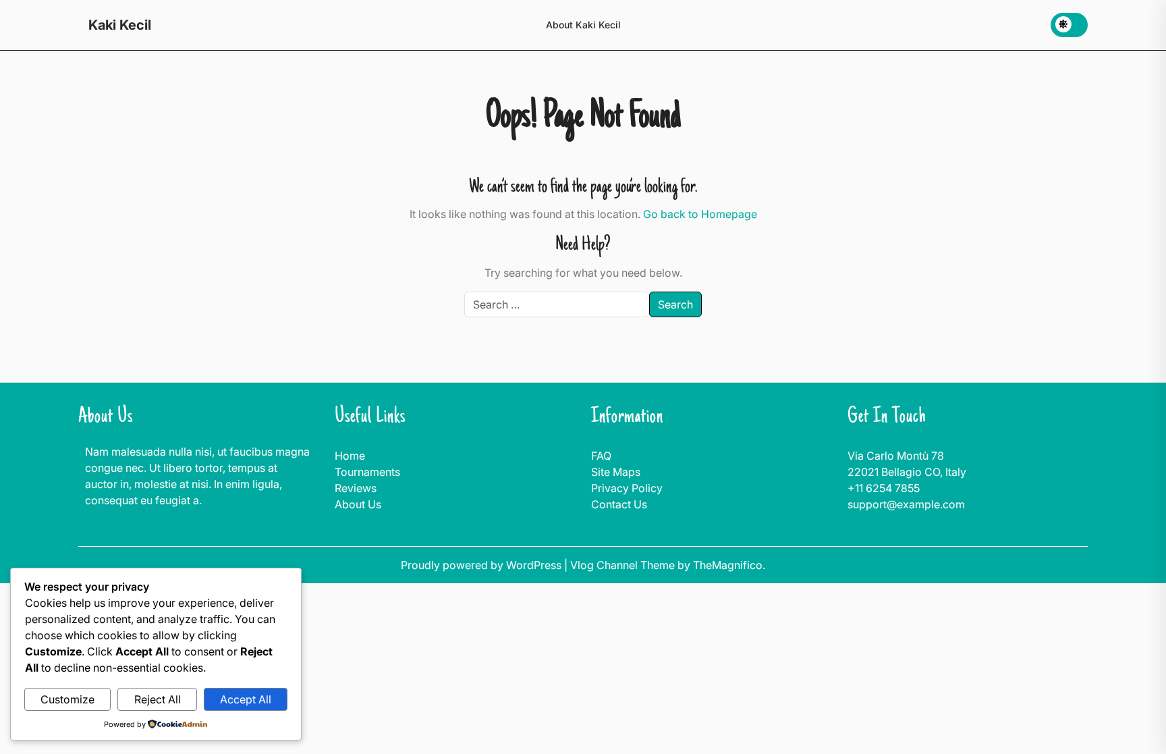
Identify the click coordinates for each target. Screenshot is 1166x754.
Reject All (157, 699)
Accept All (245, 699)
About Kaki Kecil (583, 24)
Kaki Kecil (119, 25)
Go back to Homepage (700, 214)
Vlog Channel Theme (623, 565)
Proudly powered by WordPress (482, 565)
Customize (67, 699)
